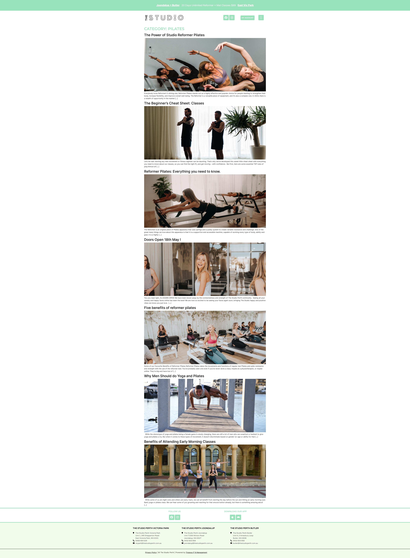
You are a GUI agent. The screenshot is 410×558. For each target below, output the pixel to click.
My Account (247, 18)
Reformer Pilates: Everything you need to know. (182, 171)
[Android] (238, 517)
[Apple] (232, 517)
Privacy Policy (151, 552)
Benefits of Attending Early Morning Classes (180, 442)
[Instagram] (232, 17)
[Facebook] (226, 17)
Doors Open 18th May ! (162, 240)
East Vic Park (246, 5)
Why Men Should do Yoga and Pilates (174, 376)
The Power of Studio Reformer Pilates (174, 35)
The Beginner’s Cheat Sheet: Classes (174, 103)
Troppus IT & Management (196, 552)
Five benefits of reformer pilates (170, 308)
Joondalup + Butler (168, 5)
